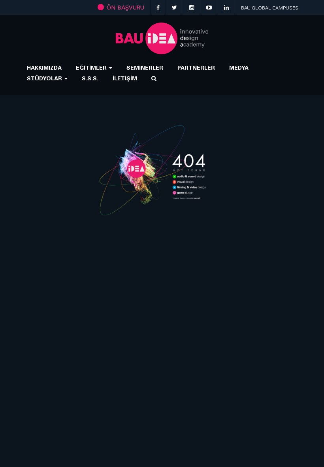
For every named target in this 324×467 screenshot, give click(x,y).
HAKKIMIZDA (44, 67)
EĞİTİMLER (92, 67)
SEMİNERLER (144, 67)
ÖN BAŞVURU (124, 7)
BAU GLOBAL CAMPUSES (269, 7)
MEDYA (239, 67)
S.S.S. (90, 78)
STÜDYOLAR (45, 78)
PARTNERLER (196, 67)
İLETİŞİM (125, 78)
